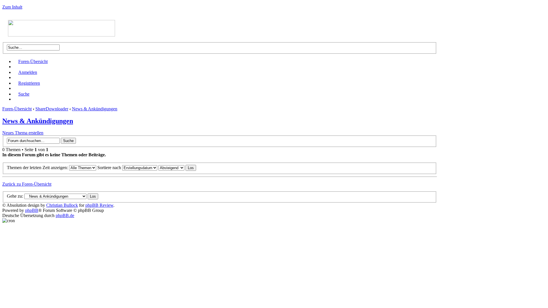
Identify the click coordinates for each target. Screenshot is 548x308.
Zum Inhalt (12, 7)
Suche (23, 94)
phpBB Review (99, 205)
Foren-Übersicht (33, 61)
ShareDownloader (51, 108)
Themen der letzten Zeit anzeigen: (38, 167)
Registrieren (29, 83)
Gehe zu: (15, 196)
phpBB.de (65, 215)
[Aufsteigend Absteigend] (177, 167)
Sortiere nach (109, 167)
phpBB (31, 210)
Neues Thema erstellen (22, 132)
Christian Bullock (62, 205)
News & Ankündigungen (94, 108)
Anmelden (27, 72)
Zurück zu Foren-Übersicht (26, 184)
